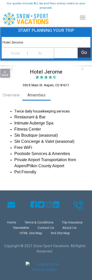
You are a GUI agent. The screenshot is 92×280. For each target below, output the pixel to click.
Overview (11, 95)
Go (84, 52)
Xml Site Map (60, 233)
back (5, 75)
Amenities (36, 95)
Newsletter (21, 228)
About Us (69, 228)
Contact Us (46, 228)
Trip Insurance (72, 222)
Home (11, 222)
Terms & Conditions (39, 222)
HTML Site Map (31, 233)
